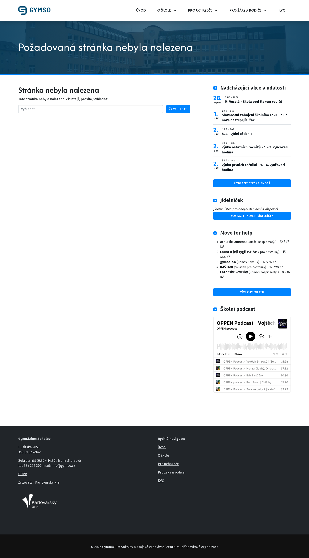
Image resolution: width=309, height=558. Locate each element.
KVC (282, 10)
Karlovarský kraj (47, 482)
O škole (164, 10)
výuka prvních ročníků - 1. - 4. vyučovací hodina (253, 167)
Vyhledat (179, 109)
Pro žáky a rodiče (245, 10)
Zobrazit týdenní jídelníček (252, 216)
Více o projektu (252, 292)
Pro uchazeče (200, 10)
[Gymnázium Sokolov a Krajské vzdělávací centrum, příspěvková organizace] (36, 10)
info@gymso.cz (63, 466)
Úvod (141, 10)
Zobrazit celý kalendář (252, 183)
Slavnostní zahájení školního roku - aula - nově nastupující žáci (256, 117)
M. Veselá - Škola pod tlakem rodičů (253, 102)
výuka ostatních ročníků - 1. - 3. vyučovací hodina (255, 149)
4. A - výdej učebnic (237, 134)
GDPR (22, 474)
